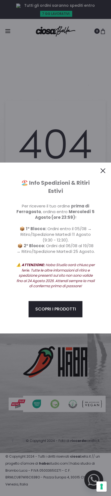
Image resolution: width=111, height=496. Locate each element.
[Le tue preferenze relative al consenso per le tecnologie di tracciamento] (101, 486)
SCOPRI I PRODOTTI (55, 309)
